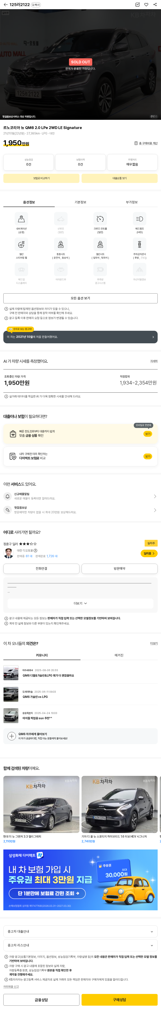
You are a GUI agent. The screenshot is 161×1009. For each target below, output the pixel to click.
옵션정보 (29, 202)
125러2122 (25, 4)
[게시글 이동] (80, 672)
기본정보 (80, 202)
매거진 (119, 655)
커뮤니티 (42, 655)
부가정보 (132, 202)
